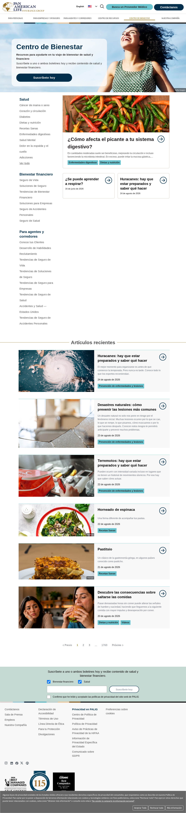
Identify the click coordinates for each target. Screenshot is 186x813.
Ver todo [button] (24, 163)
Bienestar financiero (63, 681)
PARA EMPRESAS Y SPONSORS (46, 18)
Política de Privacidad (84, 723)
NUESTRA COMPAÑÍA (170, 18)
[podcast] (27, 763)
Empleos (10, 719)
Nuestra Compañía (16, 725)
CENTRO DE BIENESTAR (139, 18)
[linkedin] (11, 763)
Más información (174, 807)
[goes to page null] (159, 139)
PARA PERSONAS (15, 18)
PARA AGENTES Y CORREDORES (77, 18)
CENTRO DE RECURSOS (108, 18)
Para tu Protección (49, 729)
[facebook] (17, 763)
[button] (93, 6)
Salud (87, 681)
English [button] (80, 6)
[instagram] (6, 763)
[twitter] (22, 763)
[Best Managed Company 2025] (17, 785)
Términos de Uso (48, 718)
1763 (104, 645)
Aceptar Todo (140, 807)
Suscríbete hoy (44, 77)
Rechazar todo (156, 807)
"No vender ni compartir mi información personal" (113, 801)
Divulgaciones (46, 734)
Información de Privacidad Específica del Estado (84, 742)
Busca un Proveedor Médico (129, 7)
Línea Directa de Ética (51, 723)
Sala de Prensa (14, 714)
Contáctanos (169, 7)
